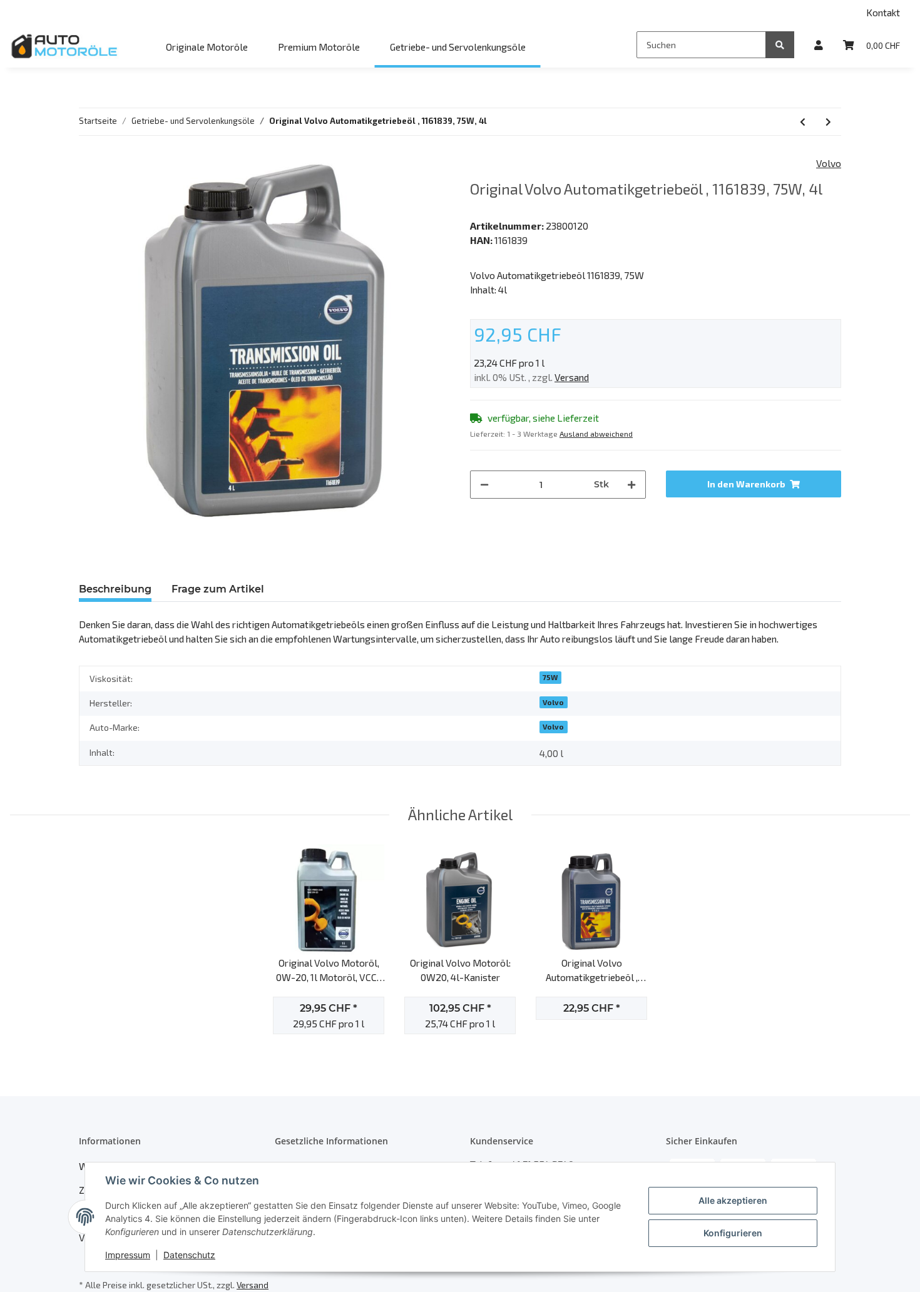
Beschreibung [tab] (115, 589)
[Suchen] (779, 44)
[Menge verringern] (484, 484)
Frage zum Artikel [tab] (217, 589)
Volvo (553, 702)
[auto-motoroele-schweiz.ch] (65, 45)
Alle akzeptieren (732, 1200)
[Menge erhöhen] (631, 484)
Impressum (127, 1254)
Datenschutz (189, 1254)
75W (550, 677)
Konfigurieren (732, 1233)
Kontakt (883, 12)
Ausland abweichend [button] (596, 433)
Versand (572, 377)
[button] (818, 45)
